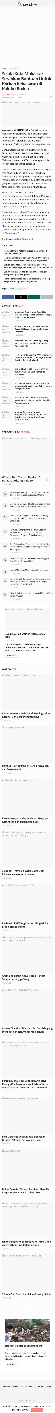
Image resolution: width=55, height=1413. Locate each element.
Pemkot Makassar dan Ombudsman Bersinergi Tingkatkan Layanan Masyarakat (27, 280)
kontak (15, 1386)
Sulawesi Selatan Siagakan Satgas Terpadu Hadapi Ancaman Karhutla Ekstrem (31, 329)
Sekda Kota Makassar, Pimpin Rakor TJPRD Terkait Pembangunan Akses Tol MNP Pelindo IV (28, 266)
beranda (6, 1386)
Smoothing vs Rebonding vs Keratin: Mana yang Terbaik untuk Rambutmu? (26, 1243)
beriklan (32, 1386)
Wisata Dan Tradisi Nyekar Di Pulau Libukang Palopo (21, 478)
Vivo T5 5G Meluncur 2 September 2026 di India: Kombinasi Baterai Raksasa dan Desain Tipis (30, 505)
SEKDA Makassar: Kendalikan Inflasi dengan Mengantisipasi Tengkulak (25, 273)
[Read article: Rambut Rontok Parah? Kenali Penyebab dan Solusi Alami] (27, 744)
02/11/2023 (10, 641)
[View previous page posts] (25, 1308)
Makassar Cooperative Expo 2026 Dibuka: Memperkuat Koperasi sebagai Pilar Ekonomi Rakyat (33, 315)
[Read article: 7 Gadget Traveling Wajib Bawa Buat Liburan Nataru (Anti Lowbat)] (27, 849)
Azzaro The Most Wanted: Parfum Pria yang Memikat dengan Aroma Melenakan (27, 1030)
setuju (36, 1409)
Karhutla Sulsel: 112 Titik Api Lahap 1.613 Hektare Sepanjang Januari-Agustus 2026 (31, 343)
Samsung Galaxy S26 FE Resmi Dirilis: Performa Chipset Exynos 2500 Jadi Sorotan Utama (29, 493)
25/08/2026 (20, 364)
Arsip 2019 (13, 69)
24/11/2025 (7, 773)
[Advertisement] (27, 35)
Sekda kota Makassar (18, 289)
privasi (40, 1386)
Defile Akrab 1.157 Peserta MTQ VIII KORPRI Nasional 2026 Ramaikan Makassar (31, 372)
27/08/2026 (20, 349)
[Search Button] (52, 3)
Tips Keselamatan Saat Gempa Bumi (24, 1345)
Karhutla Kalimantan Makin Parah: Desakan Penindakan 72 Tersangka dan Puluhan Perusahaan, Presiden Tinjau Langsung (28, 532)
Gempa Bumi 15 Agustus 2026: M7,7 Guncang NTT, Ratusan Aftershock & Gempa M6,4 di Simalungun (29, 518)
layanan (23, 1386)
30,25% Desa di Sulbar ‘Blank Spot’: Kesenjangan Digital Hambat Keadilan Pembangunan (33, 400)
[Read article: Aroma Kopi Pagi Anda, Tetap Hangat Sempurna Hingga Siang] (27, 954)
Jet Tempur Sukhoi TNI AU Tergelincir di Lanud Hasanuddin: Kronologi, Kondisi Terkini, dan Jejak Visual (34, 357)
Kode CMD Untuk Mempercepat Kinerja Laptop (30, 570)
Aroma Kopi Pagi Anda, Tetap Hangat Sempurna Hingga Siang (23, 977)
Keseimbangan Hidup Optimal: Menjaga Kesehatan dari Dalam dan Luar (25, 820)
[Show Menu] (3, 3)
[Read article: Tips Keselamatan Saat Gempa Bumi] (27, 1330)
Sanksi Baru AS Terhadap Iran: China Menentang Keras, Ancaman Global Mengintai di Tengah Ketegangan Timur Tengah (30, 581)
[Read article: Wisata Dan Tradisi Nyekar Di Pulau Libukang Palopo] (27, 455)
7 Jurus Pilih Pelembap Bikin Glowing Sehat (26, 1294)
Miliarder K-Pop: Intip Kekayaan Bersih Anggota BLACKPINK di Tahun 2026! (29, 559)
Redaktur (8, 94)
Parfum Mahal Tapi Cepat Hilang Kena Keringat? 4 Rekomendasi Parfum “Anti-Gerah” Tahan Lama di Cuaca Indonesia (25, 1084)
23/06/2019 (21, 94)
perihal (48, 1386)
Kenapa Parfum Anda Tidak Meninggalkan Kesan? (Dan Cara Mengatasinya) (26, 715)
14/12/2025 (7, 1035)
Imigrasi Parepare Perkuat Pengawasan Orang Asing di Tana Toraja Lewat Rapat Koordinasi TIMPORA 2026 (31, 416)
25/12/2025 (7, 878)
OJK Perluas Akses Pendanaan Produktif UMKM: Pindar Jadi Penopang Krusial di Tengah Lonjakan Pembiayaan (30, 547)
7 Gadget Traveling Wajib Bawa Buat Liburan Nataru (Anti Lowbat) (23, 872)
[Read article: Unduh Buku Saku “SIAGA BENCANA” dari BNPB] (27, 619)
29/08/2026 (20, 321)
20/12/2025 (7, 1298)
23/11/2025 (7, 1196)
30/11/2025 (7, 1091)
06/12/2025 (7, 983)
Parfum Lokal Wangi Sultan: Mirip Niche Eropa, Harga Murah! (25, 925)
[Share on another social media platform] (47, 297)
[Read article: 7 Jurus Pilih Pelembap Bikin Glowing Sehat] (27, 1272)
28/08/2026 (20, 335)
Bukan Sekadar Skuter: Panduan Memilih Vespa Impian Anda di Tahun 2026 (25, 1190)
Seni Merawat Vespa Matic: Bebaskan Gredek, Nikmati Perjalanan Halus (23, 1138)
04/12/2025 (7, 930)
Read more (13, 655)
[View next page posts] (30, 1308)
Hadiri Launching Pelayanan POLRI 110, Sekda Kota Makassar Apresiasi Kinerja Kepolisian (26, 259)
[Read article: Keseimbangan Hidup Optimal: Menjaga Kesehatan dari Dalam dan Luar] (27, 797)
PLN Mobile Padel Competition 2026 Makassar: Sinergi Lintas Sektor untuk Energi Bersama (33, 386)
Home (4, 69)
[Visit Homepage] (27, 3)
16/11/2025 (7, 721)
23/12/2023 (10, 1349)
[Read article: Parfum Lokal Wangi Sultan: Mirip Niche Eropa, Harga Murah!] (27, 902)
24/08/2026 (20, 392)
